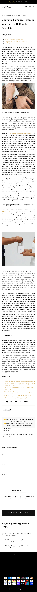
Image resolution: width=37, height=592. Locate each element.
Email (3, 465)
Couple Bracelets (6, 15)
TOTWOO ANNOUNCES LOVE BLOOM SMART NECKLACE (19, 389)
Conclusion (7, 44)
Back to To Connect (20, 512)
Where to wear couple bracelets (14, 39)
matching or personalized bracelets (20, 133)
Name (3, 455)
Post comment (18, 490)
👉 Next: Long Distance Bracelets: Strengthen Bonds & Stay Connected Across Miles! (18, 424)
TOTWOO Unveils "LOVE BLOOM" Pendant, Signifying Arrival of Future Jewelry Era (19, 397)
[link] (6, 7)
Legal (18, 567)
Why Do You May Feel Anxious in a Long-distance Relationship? (19, 393)
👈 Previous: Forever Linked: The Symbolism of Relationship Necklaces (18, 420)
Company (18, 555)
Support (18, 561)
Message (4, 475)
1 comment (14, 15)
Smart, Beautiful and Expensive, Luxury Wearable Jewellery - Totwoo (19, 385)
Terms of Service (19, 498)
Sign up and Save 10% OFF (18, 573)
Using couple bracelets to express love (16, 42)
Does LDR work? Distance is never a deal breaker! (19, 381)
